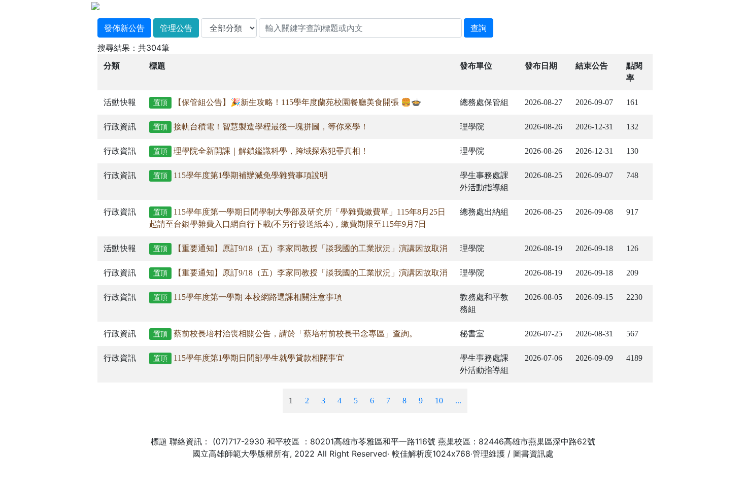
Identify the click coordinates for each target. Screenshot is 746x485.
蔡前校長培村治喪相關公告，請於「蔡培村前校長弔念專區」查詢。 (295, 333)
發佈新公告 (124, 28)
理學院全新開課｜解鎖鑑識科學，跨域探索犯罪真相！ (271, 151)
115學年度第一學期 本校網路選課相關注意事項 (258, 297)
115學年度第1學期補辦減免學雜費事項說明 (251, 175)
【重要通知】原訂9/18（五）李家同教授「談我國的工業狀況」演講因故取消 (311, 248)
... (458, 400)
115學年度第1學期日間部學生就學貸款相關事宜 (259, 358)
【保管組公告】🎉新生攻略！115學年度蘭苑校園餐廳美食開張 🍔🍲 (297, 102)
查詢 (478, 28)
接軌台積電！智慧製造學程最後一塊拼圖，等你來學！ (271, 126)
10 (439, 400)
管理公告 (176, 28)
